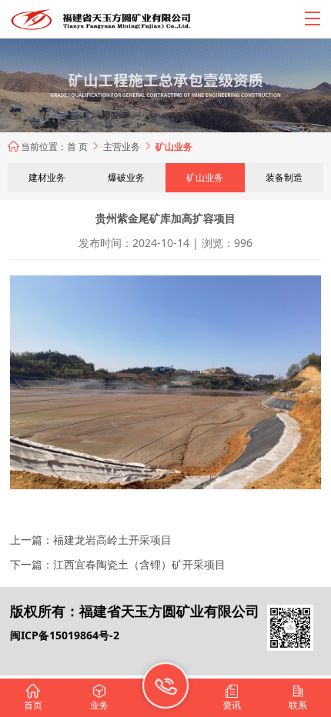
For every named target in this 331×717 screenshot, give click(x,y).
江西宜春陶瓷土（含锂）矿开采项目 (139, 564)
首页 (33, 698)
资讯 (231, 698)
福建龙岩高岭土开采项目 (112, 539)
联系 (298, 698)
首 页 (77, 146)
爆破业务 (126, 177)
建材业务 (46, 177)
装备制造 (284, 177)
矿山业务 (204, 177)
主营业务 (128, 146)
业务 (99, 698)
